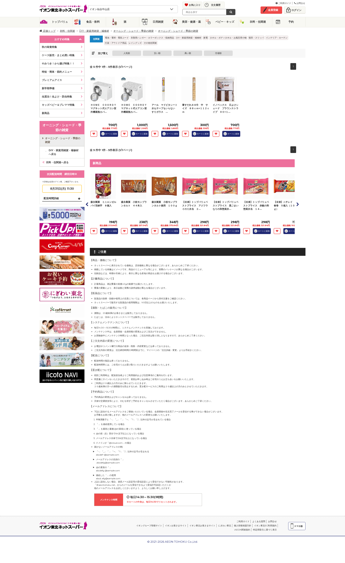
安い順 (157, 53)
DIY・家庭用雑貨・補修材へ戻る (64, 152)
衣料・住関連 (258, 21)
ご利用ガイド (284, 3)
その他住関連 (150, 43)
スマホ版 (298, 526)
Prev (87, 204)
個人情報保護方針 (242, 525)
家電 (205, 37)
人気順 (126, 53)
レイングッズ (135, 43)
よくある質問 (258, 521)
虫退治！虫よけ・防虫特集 (57, 96)
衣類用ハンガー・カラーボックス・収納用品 (152, 37)
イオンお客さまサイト (176, 525)
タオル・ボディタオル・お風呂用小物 (228, 37)
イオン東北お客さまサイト (202, 525)
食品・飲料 (93, 21)
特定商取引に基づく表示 (265, 529)
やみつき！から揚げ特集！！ (58, 63)
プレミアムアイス (52, 80)
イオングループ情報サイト (149, 525)
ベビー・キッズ (224, 21)
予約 (291, 21)
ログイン (296, 10)
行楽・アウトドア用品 (115, 43)
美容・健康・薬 (191, 21)
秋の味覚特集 (49, 47)
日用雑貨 (158, 21)
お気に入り (195, 4)
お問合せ (300, 3)
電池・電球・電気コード (117, 37)
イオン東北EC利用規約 (265, 525)
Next (297, 204)
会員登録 (273, 10)
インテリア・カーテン (277, 37)
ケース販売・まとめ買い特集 (58, 55)
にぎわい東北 (224, 525)
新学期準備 (48, 88)
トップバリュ (60, 21)
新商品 (45, 113)
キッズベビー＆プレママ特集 (58, 104)
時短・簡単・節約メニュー (57, 71)
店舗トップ (49, 31)
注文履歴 (215, 4)
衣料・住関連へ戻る (57, 162)
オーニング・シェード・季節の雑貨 (133, 31)
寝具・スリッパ (256, 37)
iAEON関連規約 (242, 529)
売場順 (218, 53)
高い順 (188, 53)
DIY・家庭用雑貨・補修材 (94, 31)
